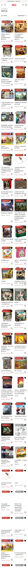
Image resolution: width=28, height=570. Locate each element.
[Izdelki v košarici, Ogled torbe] (26, 5)
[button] (22, 15)
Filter (5, 15)
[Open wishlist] (23, 5)
